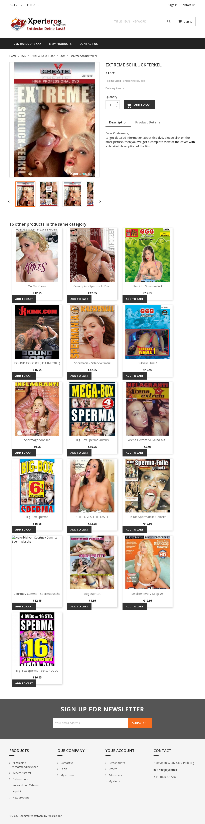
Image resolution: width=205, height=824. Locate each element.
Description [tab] (118, 122)
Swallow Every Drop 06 (148, 594)
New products (20, 797)
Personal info (116, 763)
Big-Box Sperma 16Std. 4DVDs (37, 670)
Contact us (188, 5)
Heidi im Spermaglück (148, 286)
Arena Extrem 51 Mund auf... (147, 440)
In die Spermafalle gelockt (148, 517)
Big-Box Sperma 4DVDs (92, 440)
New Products (60, 44)
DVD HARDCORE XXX (27, 44)
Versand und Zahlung (25, 785)
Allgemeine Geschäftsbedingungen (23, 765)
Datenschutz (20, 779)
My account (67, 775)
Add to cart (139, 105)
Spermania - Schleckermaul (92, 363)
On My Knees (37, 286)
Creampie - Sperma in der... (92, 286)
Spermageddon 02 (37, 440)
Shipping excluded (134, 81)
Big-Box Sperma (37, 517)
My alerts (114, 781)
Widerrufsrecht (21, 773)
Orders (112, 769)
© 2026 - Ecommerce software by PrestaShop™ (35, 816)
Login (63, 769)
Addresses (115, 775)
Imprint (16, 791)
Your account (120, 750)
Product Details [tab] (147, 122)
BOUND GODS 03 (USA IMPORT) (37, 363)
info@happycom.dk (166, 770)
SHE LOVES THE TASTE (92, 517)
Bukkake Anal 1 (148, 363)
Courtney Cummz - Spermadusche (37, 594)
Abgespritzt (92, 594)
